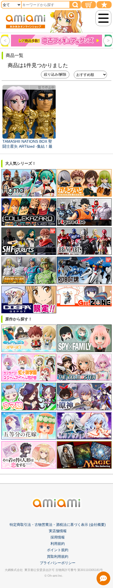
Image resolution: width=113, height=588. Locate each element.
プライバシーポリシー (57, 563)
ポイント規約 (57, 550)
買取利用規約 (57, 556)
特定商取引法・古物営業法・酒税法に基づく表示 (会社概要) (58, 525)
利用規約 (57, 544)
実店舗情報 (58, 531)
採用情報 (57, 537)
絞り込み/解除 (55, 74)
